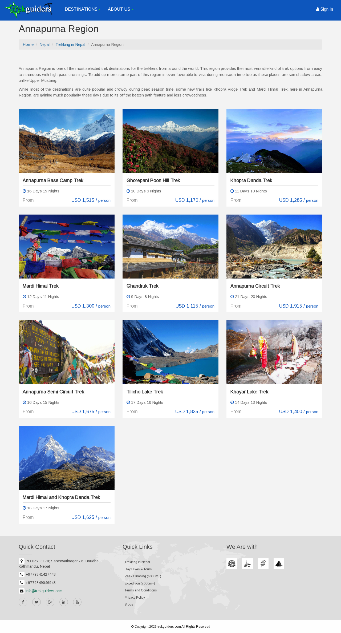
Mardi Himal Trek (41, 286)
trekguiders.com (169, 626)
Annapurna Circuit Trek (255, 286)
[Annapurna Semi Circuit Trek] (67, 352)
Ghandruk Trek (143, 286)
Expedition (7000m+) (140, 583)
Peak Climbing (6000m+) (143, 576)
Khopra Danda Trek (251, 180)
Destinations (83, 11)
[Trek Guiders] (28, 10)
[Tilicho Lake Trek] (170, 352)
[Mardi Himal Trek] (67, 247)
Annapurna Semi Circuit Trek (53, 391)
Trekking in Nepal (70, 44)
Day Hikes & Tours (138, 569)
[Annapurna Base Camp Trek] (67, 141)
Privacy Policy (135, 597)
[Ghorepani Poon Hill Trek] (170, 141)
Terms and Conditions (141, 590)
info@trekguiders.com (44, 591)
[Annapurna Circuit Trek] (274, 247)
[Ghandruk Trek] (170, 247)
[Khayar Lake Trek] (274, 352)
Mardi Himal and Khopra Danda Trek (61, 497)
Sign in (326, 9)
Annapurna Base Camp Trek (53, 180)
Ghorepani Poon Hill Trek (153, 180)
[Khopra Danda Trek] (274, 141)
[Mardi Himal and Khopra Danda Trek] (67, 458)
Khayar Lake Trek (249, 391)
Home (28, 44)
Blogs (129, 604)
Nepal (44, 44)
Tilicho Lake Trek (145, 391)
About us (121, 11)
